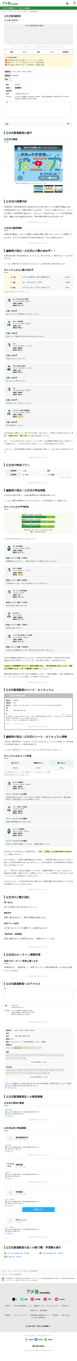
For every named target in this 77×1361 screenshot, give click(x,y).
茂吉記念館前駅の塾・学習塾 (52, 1253)
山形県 (9, 11)
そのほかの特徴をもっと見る (38, 1062)
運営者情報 (43, 1310)
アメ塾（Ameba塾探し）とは (22, 1306)
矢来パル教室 (9, 1200)
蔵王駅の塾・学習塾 (14, 1257)
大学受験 (37, 1299)
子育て (50, 1299)
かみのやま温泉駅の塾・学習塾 (18, 1253)
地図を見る (10, 1116)
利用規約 (8, 1315)
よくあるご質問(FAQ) (38, 1317)
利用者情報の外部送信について (40, 1315)
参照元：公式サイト (66, 714)
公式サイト (38, 1209)
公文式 (17, 84)
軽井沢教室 (8, 1110)
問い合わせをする (10, 1088)
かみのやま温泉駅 (22, 11)
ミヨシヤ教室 (9, 1227)
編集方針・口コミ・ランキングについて (46, 1306)
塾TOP (4, 11)
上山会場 (8, 1145)
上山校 (7, 1172)
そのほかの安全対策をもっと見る (38, 1077)
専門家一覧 (33, 1310)
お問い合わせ (65, 1315)
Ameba (31, 1339)
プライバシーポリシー (20, 1315)
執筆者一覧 (65, 1306)
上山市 (14, 11)
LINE (25, 1299)
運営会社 (55, 1315)
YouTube (62, 1299)
